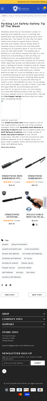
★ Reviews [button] (45, 202)
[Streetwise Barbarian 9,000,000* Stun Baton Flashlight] (35, 163)
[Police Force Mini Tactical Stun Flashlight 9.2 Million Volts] (35, 201)
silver (36, 224)
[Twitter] (6, 285)
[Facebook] (2, 285)
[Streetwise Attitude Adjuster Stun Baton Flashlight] (12, 201)
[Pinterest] (10, 285)
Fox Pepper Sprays (13, 96)
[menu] (2, 8)
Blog (10, 16)
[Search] (38, 8)
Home (4, 16)
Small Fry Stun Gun (14, 123)
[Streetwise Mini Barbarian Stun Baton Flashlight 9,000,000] (12, 163)
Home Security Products (12, 134)
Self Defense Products (11, 132)
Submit (37, 363)
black (33, 224)
